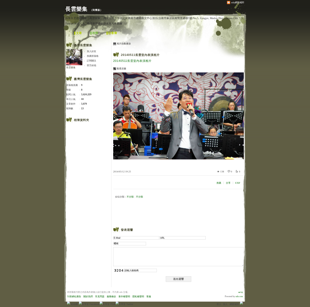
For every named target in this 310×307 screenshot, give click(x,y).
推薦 (219, 183)
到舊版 (96, 10)
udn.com (239, 296)
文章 (79, 33)
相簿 (95, 33)
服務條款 (111, 296)
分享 (228, 183)
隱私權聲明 (138, 296)
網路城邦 (234, 304)
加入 (225, 304)
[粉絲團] (68, 303)
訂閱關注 (91, 60)
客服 (148, 296)
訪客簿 (112, 33)
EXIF (237, 183)
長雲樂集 (76, 9)
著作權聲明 (124, 296)
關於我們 (88, 296)
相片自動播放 (124, 43)
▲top (240, 292)
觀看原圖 (121, 68)
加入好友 (91, 51)
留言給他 (91, 65)
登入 (219, 304)
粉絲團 (74, 304)
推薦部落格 (92, 56)
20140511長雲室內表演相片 (140, 54)
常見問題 (99, 296)
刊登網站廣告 (74, 296)
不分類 (130, 196)
